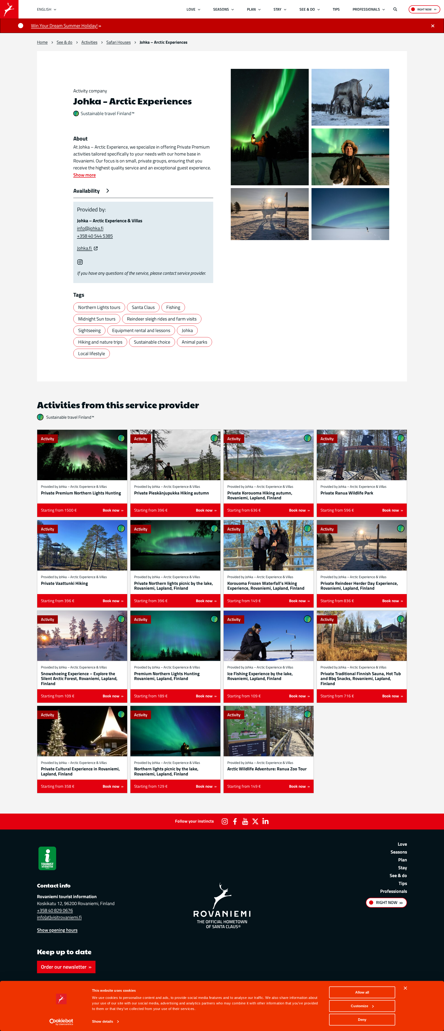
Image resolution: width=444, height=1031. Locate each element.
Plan (251, 9)
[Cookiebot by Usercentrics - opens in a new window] (61, 1022)
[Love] (199, 9)
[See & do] (318, 9)
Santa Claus (143, 307)
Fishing (173, 307)
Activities (89, 42)
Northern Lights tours (99, 307)
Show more (84, 174)
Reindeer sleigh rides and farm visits (162, 318)
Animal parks (194, 341)
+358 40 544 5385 (95, 235)
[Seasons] (233, 9)
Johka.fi (84, 248)
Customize (359, 1006)
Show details (102, 1022)
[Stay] (285, 9)
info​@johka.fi (90, 228)
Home (42, 42)
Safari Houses (118, 42)
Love (191, 9)
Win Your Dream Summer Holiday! (64, 25)
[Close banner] (405, 988)
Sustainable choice (152, 341)
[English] (55, 9)
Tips (336, 9)
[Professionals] (384, 9)
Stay (277, 9)
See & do (307, 9)
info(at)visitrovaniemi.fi (59, 917)
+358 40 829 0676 (55, 910)
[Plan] (259, 9)
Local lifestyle (91, 353)
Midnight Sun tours (96, 318)
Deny (362, 1020)
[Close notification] (432, 25)
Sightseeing (89, 330)
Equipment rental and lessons (141, 330)
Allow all (362, 992)
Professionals (366, 9)
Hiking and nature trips (100, 341)
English (44, 9)
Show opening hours (57, 929)
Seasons (221, 9)
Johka (187, 330)
